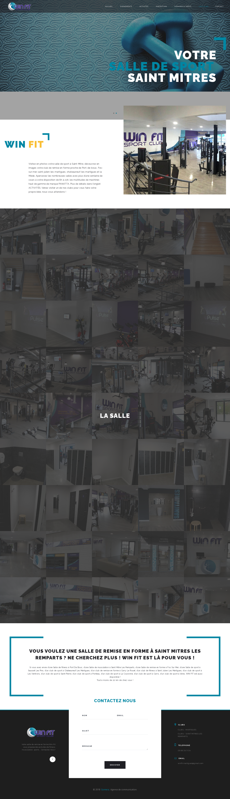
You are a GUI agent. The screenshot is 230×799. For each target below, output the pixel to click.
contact (219, 6)
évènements (126, 6)
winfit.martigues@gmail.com (190, 763)
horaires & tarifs (182, 6)
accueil (109, 6)
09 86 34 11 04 (184, 750)
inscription (161, 6)
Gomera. (105, 789)
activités (143, 6)
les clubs (203, 6)
